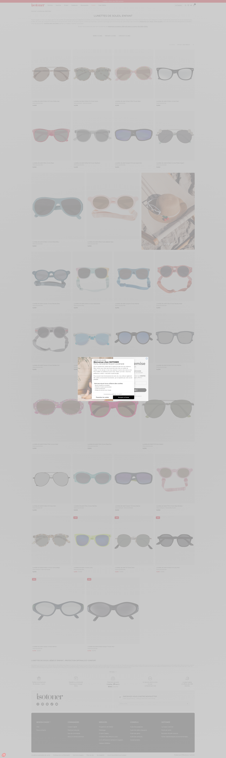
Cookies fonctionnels (100, 388)
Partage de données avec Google (103, 390)
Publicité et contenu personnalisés (103, 387)
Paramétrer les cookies (102, 397)
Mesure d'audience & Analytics (102, 385)
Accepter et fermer (123, 397)
